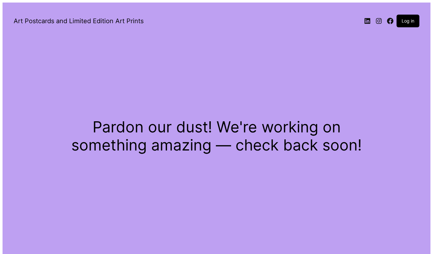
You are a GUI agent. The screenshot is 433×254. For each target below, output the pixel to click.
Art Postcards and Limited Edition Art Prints (79, 21)
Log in (408, 20)
